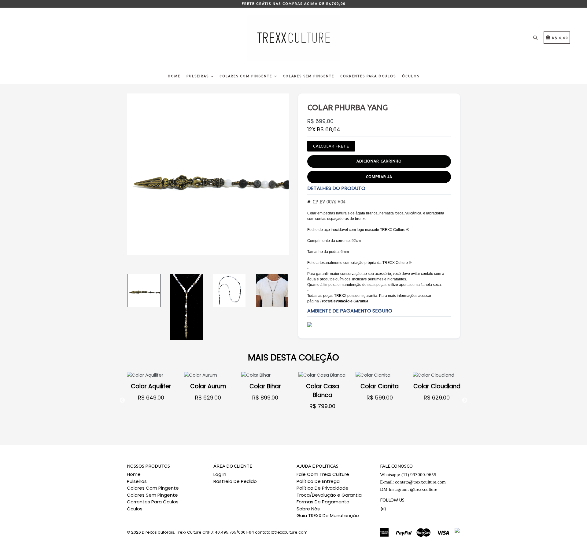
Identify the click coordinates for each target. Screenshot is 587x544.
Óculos (410, 76)
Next (465, 400)
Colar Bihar (265, 386)
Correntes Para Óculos (368, 76)
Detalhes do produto (336, 188)
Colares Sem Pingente (308, 76)
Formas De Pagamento (323, 501)
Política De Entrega (318, 481)
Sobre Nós (308, 509)
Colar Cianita (379, 386)
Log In (219, 474)
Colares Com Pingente (247, 76)
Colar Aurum (208, 386)
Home (174, 76)
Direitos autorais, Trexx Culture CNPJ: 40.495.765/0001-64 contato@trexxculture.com (225, 532)
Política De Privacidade (323, 488)
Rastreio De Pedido (235, 481)
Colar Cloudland (436, 386)
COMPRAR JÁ (379, 177)
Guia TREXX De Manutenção (328, 515)
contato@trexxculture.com (420, 482)
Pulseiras (198, 76)
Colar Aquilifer (151, 386)
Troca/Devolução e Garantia (329, 495)
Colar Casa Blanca (322, 390)
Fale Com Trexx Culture (323, 474)
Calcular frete (331, 146)
